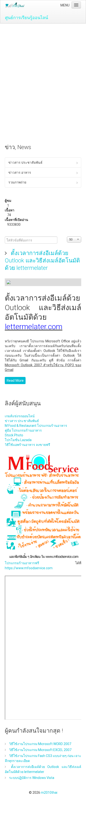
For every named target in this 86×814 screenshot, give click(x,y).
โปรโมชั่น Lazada (18, 440)
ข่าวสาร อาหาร (19, 172)
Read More (15, 380)
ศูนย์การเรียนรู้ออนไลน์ (26, 17)
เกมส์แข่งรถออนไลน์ (20, 416)
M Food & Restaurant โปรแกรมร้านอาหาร (36, 426)
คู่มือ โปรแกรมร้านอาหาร (23, 430)
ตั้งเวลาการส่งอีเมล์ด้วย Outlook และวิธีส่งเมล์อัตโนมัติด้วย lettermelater (42, 260)
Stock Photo (14, 435)
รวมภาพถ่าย (17, 182)
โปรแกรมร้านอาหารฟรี (22, 563)
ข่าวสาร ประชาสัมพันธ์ (25, 162)
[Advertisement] (43, 69)
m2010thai (49, 792)
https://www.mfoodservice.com (29, 568)
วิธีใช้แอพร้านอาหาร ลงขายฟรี (27, 445)
